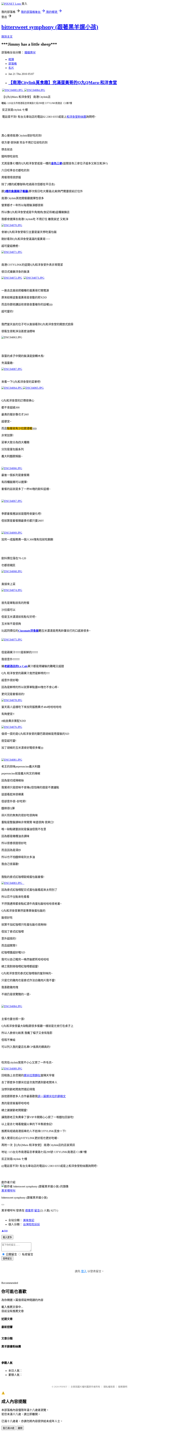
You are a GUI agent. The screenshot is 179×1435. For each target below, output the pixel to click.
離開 (20, 1428)
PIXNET (63, 1386)
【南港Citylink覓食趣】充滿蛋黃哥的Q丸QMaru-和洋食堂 (62, 82)
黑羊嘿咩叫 (8, 1190)
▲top (4, 1230)
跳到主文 (7, 36)
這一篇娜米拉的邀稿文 (52, 1096)
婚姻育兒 (30, 52)
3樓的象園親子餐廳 (16, 191)
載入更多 (7, 1237)
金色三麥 (56, 163)
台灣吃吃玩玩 (31, 1224)
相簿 (11, 59)
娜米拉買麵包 (32, 1075)
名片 (11, 67)
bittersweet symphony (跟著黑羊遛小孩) (49, 27)
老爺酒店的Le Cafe (16, 666)
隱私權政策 (109, 1386)
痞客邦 (29, 1210)
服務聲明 (122, 1386)
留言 (37, 1210)
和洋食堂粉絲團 (76, 116)
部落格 (12, 63)
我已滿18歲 (8, 1428)
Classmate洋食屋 (28, 630)
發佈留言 (7, 1258)
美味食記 (28, 1220)
